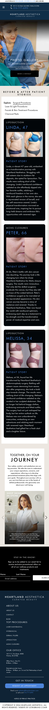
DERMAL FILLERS (12, 635)
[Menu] (5, 7)
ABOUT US (10, 610)
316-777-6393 (20, 8)
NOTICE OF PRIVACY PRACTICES (24, 699)
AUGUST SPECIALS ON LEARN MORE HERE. (24, 1)
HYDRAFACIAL (11, 631)
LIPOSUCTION (11, 640)
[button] (46, 517)
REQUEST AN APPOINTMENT (24, 686)
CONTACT (10, 615)
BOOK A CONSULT (24, 73)
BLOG (8, 619)
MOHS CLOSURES (12, 644)
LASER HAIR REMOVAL (14, 627)
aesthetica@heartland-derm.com (28, 690)
